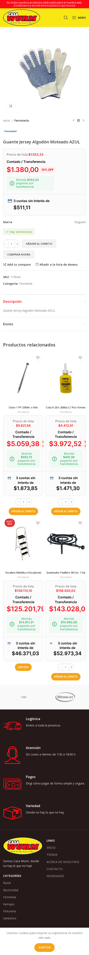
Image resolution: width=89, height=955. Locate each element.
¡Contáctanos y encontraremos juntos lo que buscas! (44, 5)
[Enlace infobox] (44, 726)
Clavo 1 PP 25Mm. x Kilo (23, 407)
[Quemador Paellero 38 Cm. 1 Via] (66, 543)
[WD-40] (23, 697)
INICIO (51, 848)
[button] (23, 511)
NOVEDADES (55, 876)
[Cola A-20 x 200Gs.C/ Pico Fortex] (66, 378)
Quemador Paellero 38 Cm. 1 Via (65, 572)
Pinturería (9, 911)
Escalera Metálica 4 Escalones (23, 572)
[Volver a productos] (78, 120)
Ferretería (21, 120)
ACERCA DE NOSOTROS (63, 862)
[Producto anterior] (73, 120)
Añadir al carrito (39, 244)
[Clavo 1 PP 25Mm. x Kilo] (23, 378)
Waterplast (65, 697)
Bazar (7, 883)
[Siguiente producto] (83, 120)
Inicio (6, 120)
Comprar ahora (18, 254)
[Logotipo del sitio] (21, 17)
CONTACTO (55, 869)
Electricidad (10, 890)
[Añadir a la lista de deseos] (37, 357)
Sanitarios (9, 918)
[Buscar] (66, 17)
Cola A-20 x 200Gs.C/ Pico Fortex (65, 407)
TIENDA (52, 855)
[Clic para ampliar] (11, 106)
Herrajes (8, 904)
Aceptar (44, 947)
